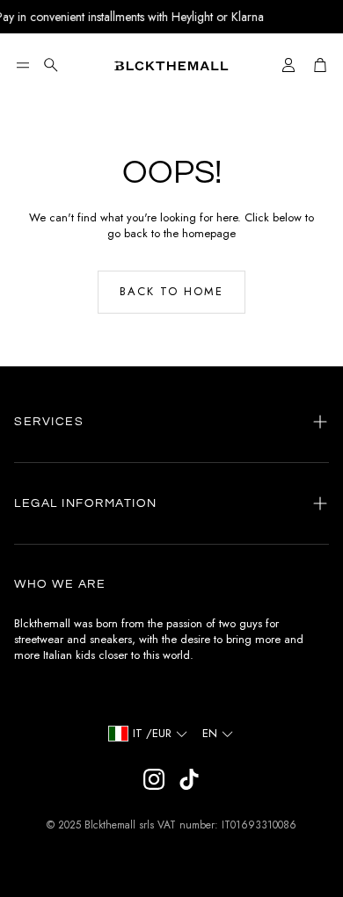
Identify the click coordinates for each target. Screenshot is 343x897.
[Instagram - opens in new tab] (153, 779)
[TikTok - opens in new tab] (189, 779)
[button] (23, 65)
